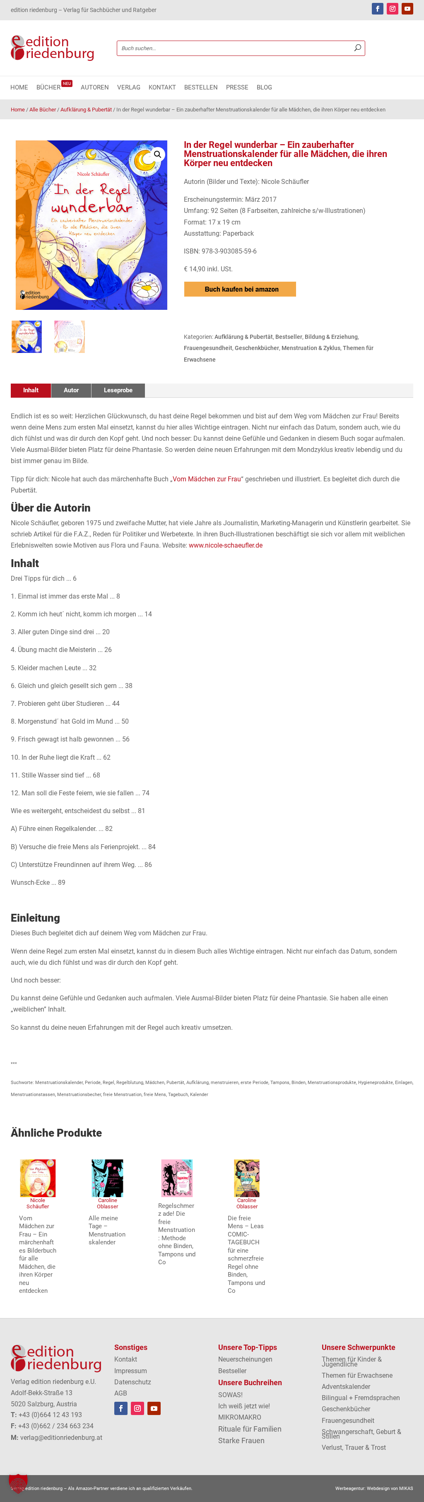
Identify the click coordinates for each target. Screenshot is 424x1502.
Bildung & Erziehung (331, 336)
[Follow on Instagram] (392, 8)
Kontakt (162, 88)
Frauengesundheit (208, 348)
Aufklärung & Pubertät (86, 109)
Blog (264, 88)
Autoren (95, 88)
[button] (157, 154)
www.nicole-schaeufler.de (226, 545)
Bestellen (201, 88)
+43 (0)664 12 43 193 (50, 1415)
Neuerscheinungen (245, 1359)
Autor (71, 390)
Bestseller (288, 336)
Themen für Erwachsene (357, 1375)
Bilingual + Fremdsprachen (361, 1398)
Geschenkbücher (257, 348)
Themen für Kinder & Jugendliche (352, 1361)
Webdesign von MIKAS (390, 1488)
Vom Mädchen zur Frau (207, 479)
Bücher (53, 88)
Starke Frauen (241, 1440)
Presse (237, 88)
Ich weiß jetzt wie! (244, 1406)
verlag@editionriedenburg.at (61, 1438)
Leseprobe (118, 390)
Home (19, 88)
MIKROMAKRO (239, 1417)
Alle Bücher (42, 109)
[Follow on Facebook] (377, 8)
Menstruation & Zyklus (311, 348)
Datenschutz (132, 1382)
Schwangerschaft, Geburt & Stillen (361, 1434)
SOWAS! (230, 1395)
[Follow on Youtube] (407, 8)
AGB (120, 1393)
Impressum (130, 1371)
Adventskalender (346, 1387)
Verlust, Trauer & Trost (354, 1447)
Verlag (128, 88)
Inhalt (31, 390)
